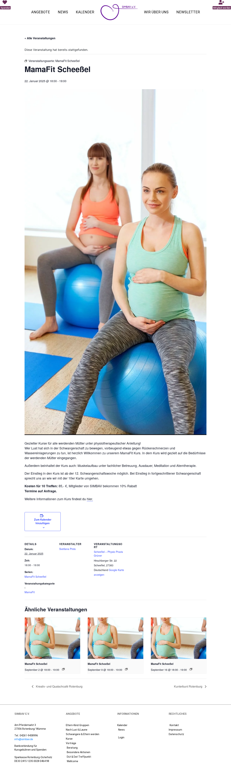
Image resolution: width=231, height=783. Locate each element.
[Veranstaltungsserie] (63, 669)
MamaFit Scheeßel (35, 576)
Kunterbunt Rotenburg (188, 686)
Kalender (85, 12)
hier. (90, 498)
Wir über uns (156, 12)
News (63, 12)
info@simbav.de (23, 739)
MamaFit (30, 592)
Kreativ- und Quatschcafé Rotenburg (58, 686)
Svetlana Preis (67, 549)
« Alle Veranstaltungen (40, 38)
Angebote (40, 12)
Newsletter (188, 12)
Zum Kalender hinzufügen (42, 521)
